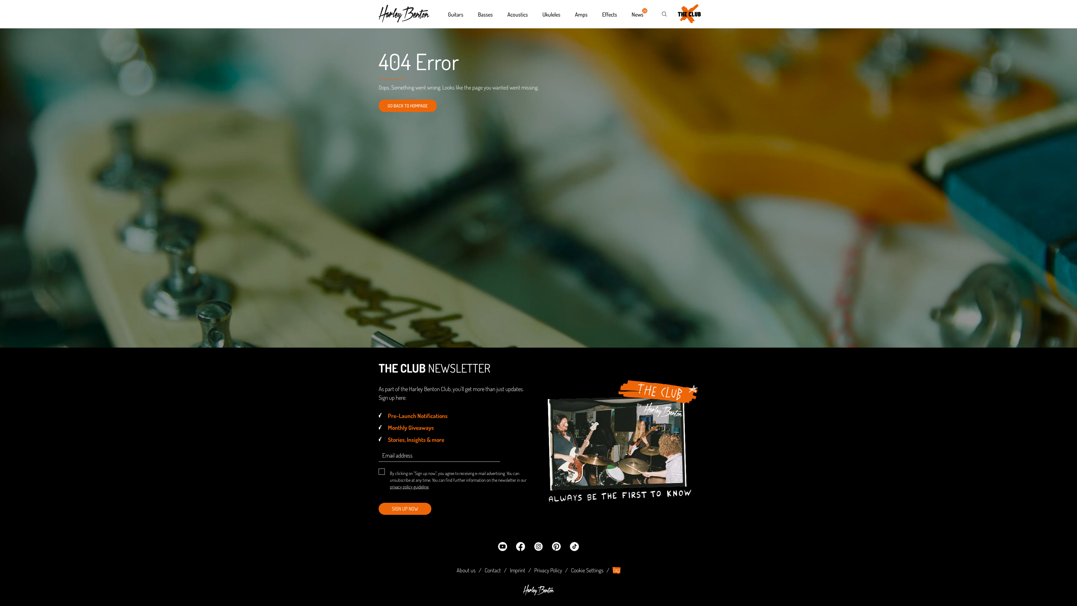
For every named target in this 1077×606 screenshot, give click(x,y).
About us (466, 570)
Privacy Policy (548, 570)
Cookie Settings (587, 570)
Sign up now (405, 509)
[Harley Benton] (538, 593)
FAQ (616, 570)
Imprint (517, 570)
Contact (493, 570)
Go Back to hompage (408, 106)
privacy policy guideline (409, 487)
